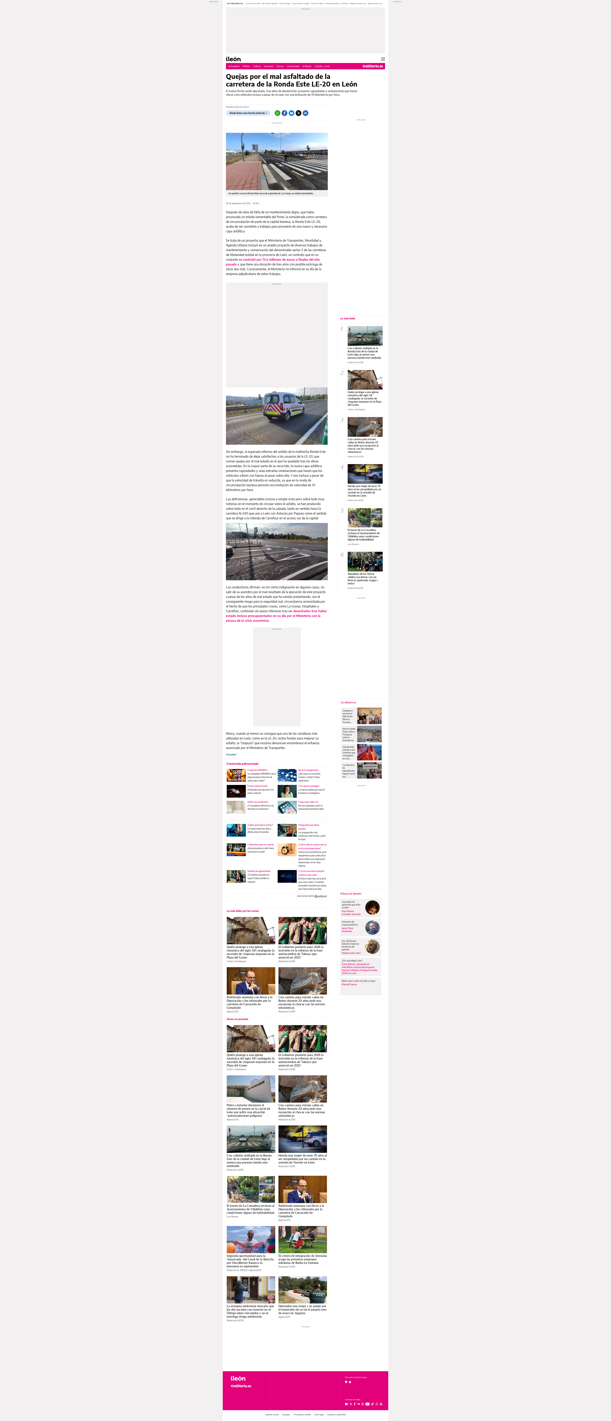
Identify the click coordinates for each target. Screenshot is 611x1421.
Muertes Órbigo (285, 3)
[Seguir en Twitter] (350, 1404)
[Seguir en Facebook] (355, 1404)
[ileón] (248, 1378)
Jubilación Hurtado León (357, 3)
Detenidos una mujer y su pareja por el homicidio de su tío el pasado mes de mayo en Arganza (302, 1309)
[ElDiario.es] (372, 66)
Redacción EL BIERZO (237, 1270)
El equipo (286, 1414)
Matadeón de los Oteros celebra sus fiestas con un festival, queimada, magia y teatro (363, 578)
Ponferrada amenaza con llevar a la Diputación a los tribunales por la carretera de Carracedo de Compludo (249, 1002)
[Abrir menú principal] (383, 59)
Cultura (257, 66)
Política (246, 66)
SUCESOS (344, 3)
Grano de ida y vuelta (253, 3)
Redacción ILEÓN (286, 961)
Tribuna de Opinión (350, 893)
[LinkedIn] (305, 113)
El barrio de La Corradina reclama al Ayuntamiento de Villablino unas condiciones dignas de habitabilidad (250, 1209)
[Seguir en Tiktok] (372, 1404)
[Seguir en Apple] (350, 1381)
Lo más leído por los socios (243, 911)
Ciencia (280, 66)
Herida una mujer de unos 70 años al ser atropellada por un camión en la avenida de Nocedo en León (302, 1158)
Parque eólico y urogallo (300, 3)
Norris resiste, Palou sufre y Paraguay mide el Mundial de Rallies (349, 734)
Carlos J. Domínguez (236, 961)
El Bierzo (306, 66)
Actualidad (233, 66)
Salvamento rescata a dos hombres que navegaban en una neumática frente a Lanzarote (349, 752)
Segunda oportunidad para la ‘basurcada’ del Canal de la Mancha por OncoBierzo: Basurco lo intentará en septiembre (250, 1261)
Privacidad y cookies (302, 1414)
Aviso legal (319, 1414)
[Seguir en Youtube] (367, 1404)
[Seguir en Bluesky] (346, 1404)
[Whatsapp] (277, 113)
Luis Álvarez (232, 1216)
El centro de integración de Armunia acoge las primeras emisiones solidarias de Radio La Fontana (302, 1259)
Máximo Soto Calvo (351, 953)
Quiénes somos (272, 1414)
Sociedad (268, 66)
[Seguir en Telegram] (358, 1404)
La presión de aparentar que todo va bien (351, 904)
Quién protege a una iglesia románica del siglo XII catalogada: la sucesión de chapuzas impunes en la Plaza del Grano (251, 952)
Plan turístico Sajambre (270, 3)
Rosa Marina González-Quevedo (351, 913)
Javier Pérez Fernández (347, 930)
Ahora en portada (237, 1019)
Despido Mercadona (333, 3)
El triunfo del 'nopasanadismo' (350, 923)
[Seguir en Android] (346, 1381)
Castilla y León (322, 66)
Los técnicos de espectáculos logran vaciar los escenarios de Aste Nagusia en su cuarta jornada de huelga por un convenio (349, 771)
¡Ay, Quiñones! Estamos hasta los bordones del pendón (350, 945)
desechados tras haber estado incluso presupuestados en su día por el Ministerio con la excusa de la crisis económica (276, 615)
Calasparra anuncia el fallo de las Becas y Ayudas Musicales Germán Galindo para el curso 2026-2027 (349, 716)
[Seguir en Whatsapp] (377, 1404)
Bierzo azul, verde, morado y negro (359, 980)
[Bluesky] (291, 113)
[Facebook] (284, 113)
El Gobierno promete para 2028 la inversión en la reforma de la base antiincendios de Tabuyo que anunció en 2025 (300, 952)
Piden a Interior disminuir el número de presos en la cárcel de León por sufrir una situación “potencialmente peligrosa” (248, 1110)
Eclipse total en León (375, 3)
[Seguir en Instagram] (362, 1404)
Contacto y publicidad (336, 1414)
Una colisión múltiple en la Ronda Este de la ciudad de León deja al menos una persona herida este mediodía (249, 1160)
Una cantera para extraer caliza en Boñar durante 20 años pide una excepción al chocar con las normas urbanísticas (301, 1002)
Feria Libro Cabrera (317, 3)
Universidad (293, 66)
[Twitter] (298, 113)
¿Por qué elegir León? (352, 960)
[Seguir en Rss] (381, 1404)
